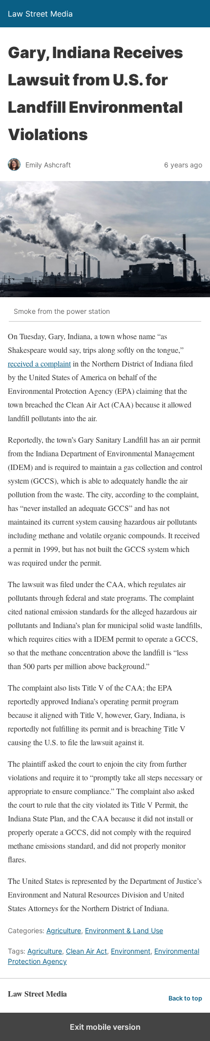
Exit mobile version (105, 1027)
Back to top (185, 998)
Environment (130, 951)
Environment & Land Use (124, 930)
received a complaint (39, 363)
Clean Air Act (86, 951)
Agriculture (63, 930)
